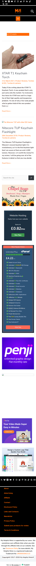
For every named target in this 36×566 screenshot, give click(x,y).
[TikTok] (30, 1)
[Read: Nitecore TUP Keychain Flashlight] (17, 122)
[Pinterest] (24, 1)
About (6, 488)
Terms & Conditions (11, 530)
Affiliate (7, 498)
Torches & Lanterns (14, 83)
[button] (32, 11)
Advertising (8, 493)
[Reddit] (21, 1)
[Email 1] (6, 4)
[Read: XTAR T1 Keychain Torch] (18, 57)
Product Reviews (21, 81)
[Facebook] (15, 1)
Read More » (6, 111)
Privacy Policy (9, 521)
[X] (3, 1)
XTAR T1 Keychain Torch (14, 75)
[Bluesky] (6, 1)
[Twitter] (1, 480)
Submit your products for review (16, 526)
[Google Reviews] (3, 4)
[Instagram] (18, 1)
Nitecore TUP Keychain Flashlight (17, 130)
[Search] (31, 177)
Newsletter (8, 516)
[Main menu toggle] (18, 18)
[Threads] (9, 1)
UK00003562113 (23, 554)
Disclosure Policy (10, 507)
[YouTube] (12, 1)
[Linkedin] (27, 1)
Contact (7, 502)
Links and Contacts (11, 512)
